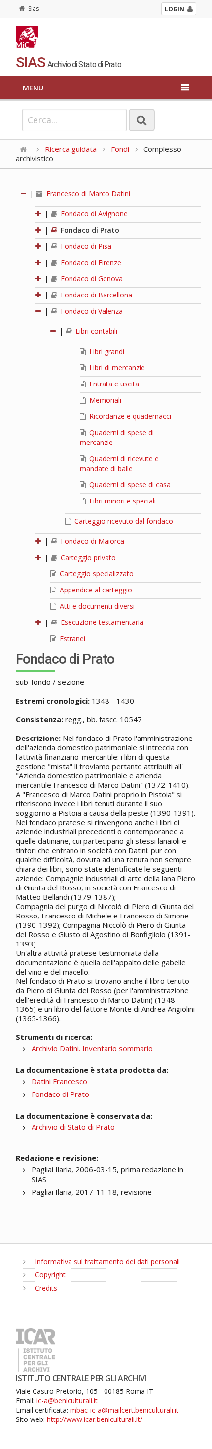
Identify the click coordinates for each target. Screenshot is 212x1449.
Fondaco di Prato (89, 230)
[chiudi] (38, 311)
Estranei (71, 638)
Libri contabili (95, 331)
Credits (45, 1288)
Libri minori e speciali (121, 500)
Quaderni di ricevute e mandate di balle (119, 463)
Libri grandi (105, 351)
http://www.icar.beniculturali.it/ (94, 1419)
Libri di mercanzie (116, 367)
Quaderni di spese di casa (129, 484)
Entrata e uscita (113, 383)
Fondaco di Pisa (85, 246)
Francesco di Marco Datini (87, 193)
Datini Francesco (59, 1081)
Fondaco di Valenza (91, 311)
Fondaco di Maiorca (91, 541)
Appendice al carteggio (95, 589)
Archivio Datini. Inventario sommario (92, 1048)
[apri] (38, 213)
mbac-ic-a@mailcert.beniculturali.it (124, 1410)
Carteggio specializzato (96, 573)
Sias (33, 8)
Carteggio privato (87, 557)
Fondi (120, 149)
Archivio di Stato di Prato (73, 1127)
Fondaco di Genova (91, 278)
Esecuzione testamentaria (101, 622)
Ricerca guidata (71, 149)
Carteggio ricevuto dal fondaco (122, 521)
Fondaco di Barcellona (95, 294)
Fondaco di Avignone (93, 213)
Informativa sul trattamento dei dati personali (106, 1261)
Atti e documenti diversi (96, 606)
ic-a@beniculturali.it (67, 1400)
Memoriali (104, 400)
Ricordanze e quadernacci (129, 416)
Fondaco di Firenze (90, 262)
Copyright (49, 1274)
